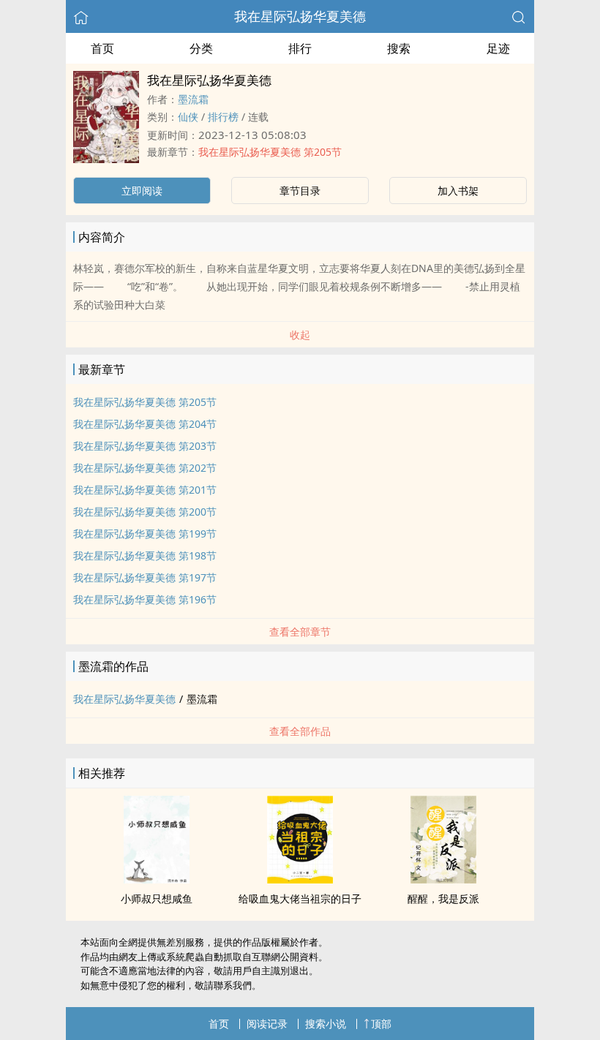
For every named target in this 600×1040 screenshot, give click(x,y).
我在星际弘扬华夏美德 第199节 (145, 533)
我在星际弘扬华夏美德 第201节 (145, 490)
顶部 (381, 1023)
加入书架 (458, 190)
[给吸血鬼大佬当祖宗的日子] (300, 879)
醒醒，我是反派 (443, 898)
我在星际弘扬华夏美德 (300, 16)
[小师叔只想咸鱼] (157, 879)
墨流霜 (193, 99)
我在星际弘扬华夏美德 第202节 (145, 468)
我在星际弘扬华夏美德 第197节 (145, 577)
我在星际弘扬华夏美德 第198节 (145, 555)
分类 (201, 48)
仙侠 (188, 117)
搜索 (398, 48)
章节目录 (300, 190)
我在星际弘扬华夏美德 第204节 (145, 424)
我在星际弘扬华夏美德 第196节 (145, 599)
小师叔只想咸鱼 (156, 898)
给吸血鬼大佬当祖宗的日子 (300, 898)
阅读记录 (267, 1023)
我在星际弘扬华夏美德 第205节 (270, 152)
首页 (102, 48)
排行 (300, 48)
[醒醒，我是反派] (443, 879)
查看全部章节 (300, 631)
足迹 (498, 48)
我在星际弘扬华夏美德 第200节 (145, 512)
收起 (300, 335)
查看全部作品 (300, 731)
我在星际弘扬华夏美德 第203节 (145, 446)
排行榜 (223, 117)
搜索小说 (325, 1023)
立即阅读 (141, 190)
